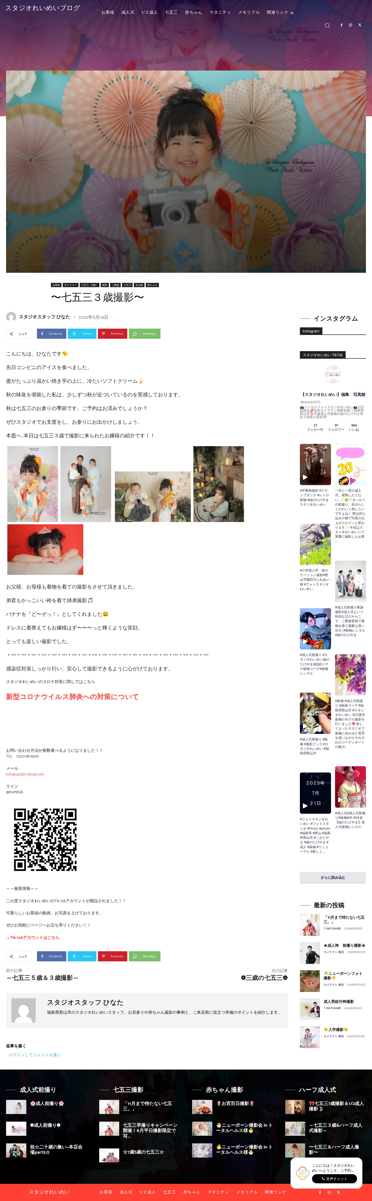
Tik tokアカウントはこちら (34, 937)
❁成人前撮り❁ (45, 1125)
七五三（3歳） (89, 285)
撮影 (104, 285)
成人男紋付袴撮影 (339, 1002)
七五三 (127, 285)
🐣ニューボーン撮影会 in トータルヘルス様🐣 (244, 1128)
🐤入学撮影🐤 (336, 1030)
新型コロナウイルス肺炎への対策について (72, 697)
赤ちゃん (152, 285)
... (323, 851)
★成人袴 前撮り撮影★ (344, 945)
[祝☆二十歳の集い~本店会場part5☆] (16, 1150)
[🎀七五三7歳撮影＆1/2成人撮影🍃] (295, 1107)
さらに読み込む (333, 877)
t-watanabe (332, 928)
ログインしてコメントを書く (35, 1054)
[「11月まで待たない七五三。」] (310, 925)
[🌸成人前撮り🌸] (16, 1107)
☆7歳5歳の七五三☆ (143, 1152)
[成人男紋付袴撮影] (310, 1009)
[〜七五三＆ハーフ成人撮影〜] (295, 1150)
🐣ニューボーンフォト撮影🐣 (343, 975)
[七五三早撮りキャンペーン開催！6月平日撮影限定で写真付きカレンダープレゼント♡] (109, 1129)
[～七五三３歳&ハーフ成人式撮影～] (295, 1129)
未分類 (139, 285)
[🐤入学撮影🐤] (310, 1037)
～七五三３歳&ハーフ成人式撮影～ (335, 1128)
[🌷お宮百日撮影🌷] (202, 1107)
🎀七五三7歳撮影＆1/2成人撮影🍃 (336, 1106)
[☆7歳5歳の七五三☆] (109, 1155)
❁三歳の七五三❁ (264, 978)
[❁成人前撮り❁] (16, 1129)
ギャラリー (70, 285)
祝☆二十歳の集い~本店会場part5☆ (56, 1150)
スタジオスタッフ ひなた (44, 317)
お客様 (56, 285)
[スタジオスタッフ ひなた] (12, 317)
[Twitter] (359, 25)
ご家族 (115, 285)
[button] (327, 25)
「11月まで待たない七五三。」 (344, 919)
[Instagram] (350, 25)
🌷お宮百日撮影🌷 (235, 1103)
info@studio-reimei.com (25, 774)
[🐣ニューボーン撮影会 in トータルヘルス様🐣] (202, 1129)
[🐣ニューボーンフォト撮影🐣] (310, 981)
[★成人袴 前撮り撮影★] (310, 953)
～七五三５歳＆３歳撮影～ (42, 978)
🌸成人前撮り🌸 (47, 1103)
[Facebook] (341, 25)
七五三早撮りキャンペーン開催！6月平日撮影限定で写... (150, 1131)
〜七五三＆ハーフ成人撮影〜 (334, 1150)
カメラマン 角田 (334, 952)
